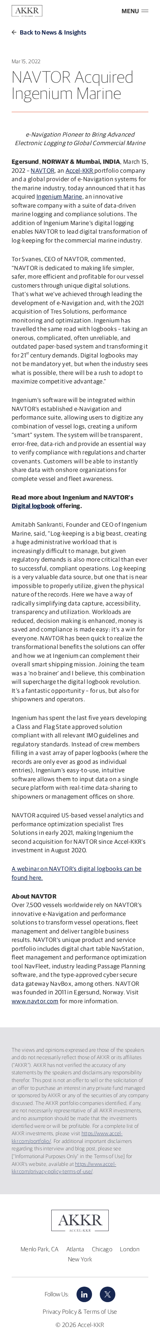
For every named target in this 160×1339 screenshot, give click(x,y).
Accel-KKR (80, 170)
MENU (130, 10)
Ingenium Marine (59, 196)
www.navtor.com (35, 1000)
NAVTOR (42, 170)
